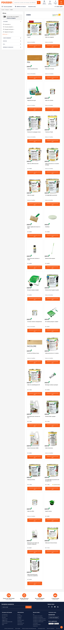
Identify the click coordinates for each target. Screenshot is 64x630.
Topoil (28, 37)
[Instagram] (52, 607)
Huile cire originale (49, 37)
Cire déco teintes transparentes (34, 321)
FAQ (33, 614)
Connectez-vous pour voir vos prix (34, 46)
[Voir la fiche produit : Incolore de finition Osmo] (34, 344)
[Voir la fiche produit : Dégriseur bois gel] (34, 91)
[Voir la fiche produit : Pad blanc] (52, 217)
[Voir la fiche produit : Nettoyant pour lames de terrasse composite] (34, 533)
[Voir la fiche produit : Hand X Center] (52, 502)
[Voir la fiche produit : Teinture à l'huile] (52, 122)
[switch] (4, 16)
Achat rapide (59, 6)
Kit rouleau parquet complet (51, 321)
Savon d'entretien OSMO (32, 448)
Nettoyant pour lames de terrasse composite (33, 543)
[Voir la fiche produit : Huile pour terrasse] (52, 59)
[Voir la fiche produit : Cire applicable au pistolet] (52, 186)
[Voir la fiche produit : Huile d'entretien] (52, 438)
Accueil (3, 9)
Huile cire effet (30, 511)
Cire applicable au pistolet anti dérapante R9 (52, 480)
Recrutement (4, 617)
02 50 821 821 (51, 614)
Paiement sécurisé (20, 624)
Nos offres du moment (21, 620)
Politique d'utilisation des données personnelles (29, 628)
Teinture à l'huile (49, 132)
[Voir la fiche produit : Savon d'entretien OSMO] (34, 438)
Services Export (20, 621)
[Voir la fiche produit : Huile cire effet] (34, 502)
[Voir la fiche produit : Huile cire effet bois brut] (34, 154)
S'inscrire (28, 607)
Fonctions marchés (4, 623)
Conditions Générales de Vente (8, 628)
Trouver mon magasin (53, 617)
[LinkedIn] (58, 607)
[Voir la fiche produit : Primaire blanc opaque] (52, 407)
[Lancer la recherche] (38, 2)
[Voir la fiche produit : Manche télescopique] (52, 249)
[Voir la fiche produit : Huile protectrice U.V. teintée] (52, 344)
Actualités (19, 614)
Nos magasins (19, 617)
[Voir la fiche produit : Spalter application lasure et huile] (34, 217)
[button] (21, 22)
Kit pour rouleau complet (33, 290)
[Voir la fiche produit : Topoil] (34, 27)
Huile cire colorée (49, 100)
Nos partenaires (20, 615)
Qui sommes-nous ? (5, 614)
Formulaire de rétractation (37, 624)
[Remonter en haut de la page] (61, 627)
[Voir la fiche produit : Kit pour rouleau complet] (34, 280)
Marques (7, 9)
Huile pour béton (31, 479)
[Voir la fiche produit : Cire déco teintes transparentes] (34, 312)
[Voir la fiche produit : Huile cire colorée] (52, 91)
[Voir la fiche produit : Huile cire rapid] (34, 186)
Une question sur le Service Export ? (38, 621)
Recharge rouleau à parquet (51, 384)
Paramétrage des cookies (41, 628)
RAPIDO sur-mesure (21, 6)
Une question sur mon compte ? (37, 615)
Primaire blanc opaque (50, 416)
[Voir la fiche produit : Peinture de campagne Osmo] (34, 122)
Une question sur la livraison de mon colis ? (39, 618)
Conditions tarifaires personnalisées (7, 621)
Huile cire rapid (30, 195)
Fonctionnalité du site (21, 623)
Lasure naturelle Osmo (32, 68)
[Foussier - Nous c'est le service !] (7, 2)
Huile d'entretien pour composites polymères (32, 575)
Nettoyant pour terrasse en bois (33, 417)
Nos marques (19, 618)
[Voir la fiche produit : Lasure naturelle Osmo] (34, 59)
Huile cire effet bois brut (32, 163)
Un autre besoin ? (35, 623)
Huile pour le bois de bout (51, 542)
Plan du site (58, 628)
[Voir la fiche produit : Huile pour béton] (34, 470)
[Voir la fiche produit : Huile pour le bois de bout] (52, 533)
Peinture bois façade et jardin (52, 290)
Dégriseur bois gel (31, 100)
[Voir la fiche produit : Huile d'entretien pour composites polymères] (34, 565)
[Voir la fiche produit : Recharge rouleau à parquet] (52, 375)
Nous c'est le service (5, 615)
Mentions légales (17, 628)
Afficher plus (5, 34)
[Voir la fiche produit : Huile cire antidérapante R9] (34, 375)
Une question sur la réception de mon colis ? (39, 620)
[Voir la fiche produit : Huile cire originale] (52, 27)
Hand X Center (48, 511)
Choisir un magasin (11, 18)
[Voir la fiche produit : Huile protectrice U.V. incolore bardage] (52, 154)
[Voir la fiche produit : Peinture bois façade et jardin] (52, 280)
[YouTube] (55, 607)
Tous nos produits (8, 6)
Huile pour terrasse (49, 68)
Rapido (3, 624)
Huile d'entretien (49, 448)
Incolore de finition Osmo (33, 353)
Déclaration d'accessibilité (50, 628)
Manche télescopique (50, 258)
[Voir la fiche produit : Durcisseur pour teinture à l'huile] (34, 249)
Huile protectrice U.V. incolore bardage (52, 164)
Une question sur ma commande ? (38, 617)
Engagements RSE (4, 620)
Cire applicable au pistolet (51, 195)
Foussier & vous (32, 6)
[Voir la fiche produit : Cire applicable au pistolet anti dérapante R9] (52, 470)
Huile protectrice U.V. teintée (52, 353)
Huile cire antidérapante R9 (33, 384)
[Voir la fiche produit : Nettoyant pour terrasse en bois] (34, 407)
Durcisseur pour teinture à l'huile (33, 259)
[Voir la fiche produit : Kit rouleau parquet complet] (52, 312)
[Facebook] (49, 607)
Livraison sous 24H (4, 618)
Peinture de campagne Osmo (34, 132)
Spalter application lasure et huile (33, 227)
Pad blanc (47, 226)
